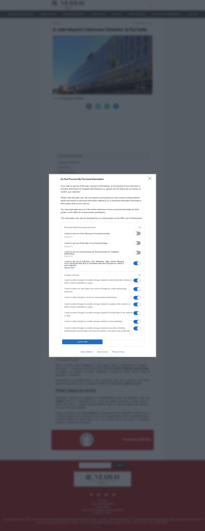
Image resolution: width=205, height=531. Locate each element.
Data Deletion (87, 352)
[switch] (137, 233)
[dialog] (102, 265)
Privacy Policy (118, 352)
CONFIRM (82, 342)
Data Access (102, 352)
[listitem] (102, 227)
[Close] (150, 179)
